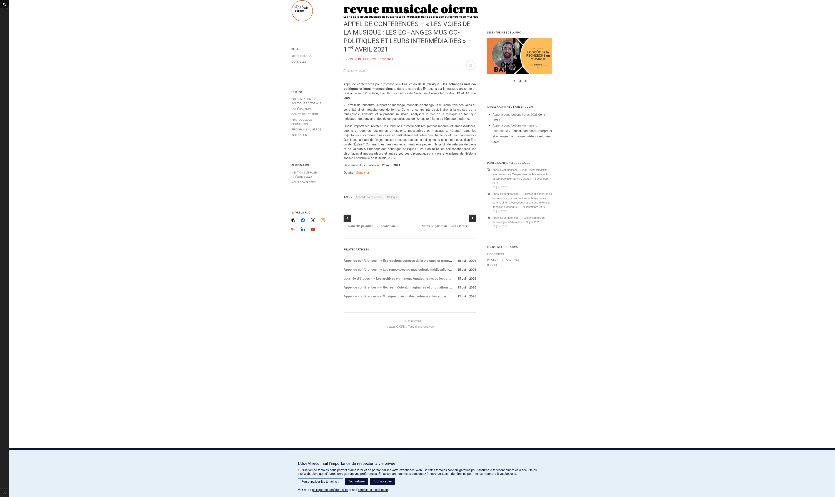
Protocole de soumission (301, 122)
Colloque (392, 197)
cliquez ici (362, 172)
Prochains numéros (306, 129)
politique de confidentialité (330, 489)
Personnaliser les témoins (320, 481)
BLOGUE (363, 59)
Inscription (495, 254)
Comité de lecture (305, 114)
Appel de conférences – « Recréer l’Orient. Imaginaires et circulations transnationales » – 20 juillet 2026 (421, 287)
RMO (351, 59)
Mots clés (298, 61)
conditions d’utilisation (373, 489)
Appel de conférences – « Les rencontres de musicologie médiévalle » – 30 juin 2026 (407, 269)
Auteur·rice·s (301, 56)
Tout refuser (356, 481)
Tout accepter (382, 481)
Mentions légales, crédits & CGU (304, 174)
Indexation (299, 135)
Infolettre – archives (503, 259)
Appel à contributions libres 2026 (515, 114)
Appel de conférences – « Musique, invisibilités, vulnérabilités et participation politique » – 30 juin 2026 (421, 296)
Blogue (492, 265)
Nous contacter (303, 182)
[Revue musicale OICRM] (313, 11)
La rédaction (301, 108)
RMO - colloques (382, 59)
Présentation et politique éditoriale (306, 101)
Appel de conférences (369, 197)
